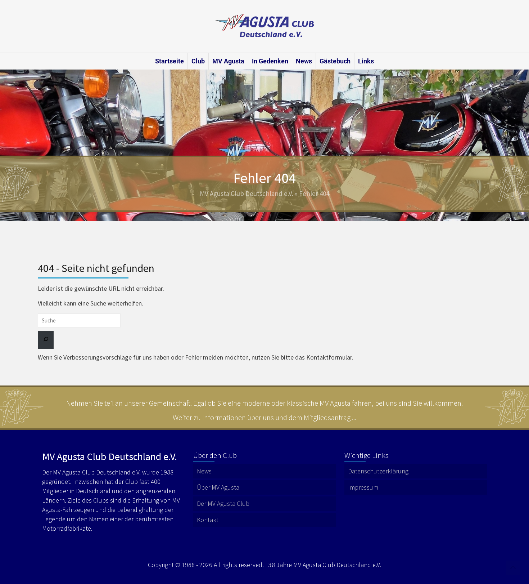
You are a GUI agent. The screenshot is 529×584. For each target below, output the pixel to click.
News (304, 61)
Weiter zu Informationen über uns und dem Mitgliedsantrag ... (264, 417)
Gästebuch (335, 61)
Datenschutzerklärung (378, 471)
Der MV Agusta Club (223, 503)
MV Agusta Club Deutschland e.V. (246, 193)
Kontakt (207, 520)
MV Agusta (228, 61)
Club (198, 61)
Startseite (169, 61)
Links (366, 61)
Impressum (363, 487)
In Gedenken (270, 61)
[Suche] (46, 340)
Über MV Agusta (218, 487)
